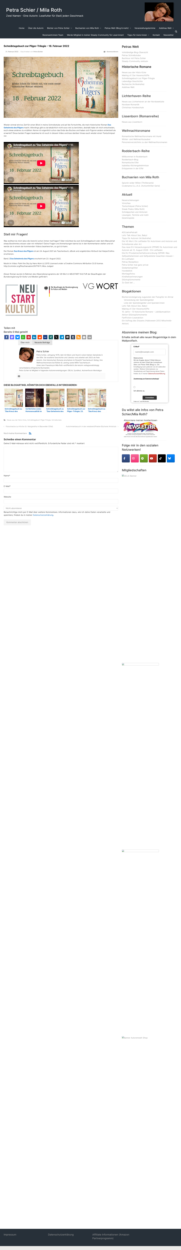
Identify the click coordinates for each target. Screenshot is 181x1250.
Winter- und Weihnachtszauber (136, 139)
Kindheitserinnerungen (132, 276)
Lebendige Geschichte (132, 81)
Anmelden (149, 398)
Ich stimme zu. (139, 391)
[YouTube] (153, 458)
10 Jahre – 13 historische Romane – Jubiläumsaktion (146, 311)
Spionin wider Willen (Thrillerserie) (138, 183)
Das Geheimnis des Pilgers (22, 258)
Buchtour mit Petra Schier (134, 58)
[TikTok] (162, 458)
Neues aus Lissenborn (132, 122)
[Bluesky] (171, 458)
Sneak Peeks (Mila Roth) (133, 209)
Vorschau (126, 203)
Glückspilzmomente (131, 279)
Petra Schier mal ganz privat (135, 265)
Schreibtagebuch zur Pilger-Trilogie (138, 78)
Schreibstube (56, 420)
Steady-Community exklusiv (135, 61)
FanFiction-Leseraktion (132, 317)
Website (7, 497)
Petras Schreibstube (131, 55)
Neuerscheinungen (130, 200)
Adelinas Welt (128, 87)
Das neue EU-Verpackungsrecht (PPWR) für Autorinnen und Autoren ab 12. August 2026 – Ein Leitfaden (149, 248)
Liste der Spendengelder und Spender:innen (144, 303)
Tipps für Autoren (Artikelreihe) (136, 238)
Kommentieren (112, 52)
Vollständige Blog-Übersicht (135, 52)
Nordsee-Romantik (130, 104)
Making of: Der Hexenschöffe (135, 75)
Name (7, 475)
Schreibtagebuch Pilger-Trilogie (39, 420)
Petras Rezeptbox (130, 262)
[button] (6, 337)
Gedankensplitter (130, 268)
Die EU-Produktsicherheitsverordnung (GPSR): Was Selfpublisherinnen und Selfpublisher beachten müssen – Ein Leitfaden (148, 256)
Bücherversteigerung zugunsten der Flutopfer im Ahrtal (147, 297)
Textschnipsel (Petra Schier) (135, 206)
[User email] (19, 376)
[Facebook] (126, 458)
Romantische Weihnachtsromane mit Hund (141, 136)
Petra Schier (38, 52)
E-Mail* (136, 347)
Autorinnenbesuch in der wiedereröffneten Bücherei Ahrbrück (91, 426)
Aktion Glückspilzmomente (134, 314)
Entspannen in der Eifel (132, 168)
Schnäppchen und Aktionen (134, 212)
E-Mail (7, 486)
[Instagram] (135, 458)
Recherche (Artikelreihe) (133, 84)
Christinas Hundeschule (133, 107)
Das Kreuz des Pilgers (23, 251)
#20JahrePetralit (129, 232)
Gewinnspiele (128, 218)
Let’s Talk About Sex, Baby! (134, 235)
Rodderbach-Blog (130, 159)
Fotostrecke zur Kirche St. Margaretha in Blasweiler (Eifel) (29, 426)
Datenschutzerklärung (43, 515)
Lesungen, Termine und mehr (135, 215)
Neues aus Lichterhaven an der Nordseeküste (143, 101)
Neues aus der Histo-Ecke (16, 420)
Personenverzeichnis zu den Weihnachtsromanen (144, 142)
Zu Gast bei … (128, 282)
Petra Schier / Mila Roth (34, 10)
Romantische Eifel (130, 162)
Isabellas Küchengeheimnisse (135, 165)
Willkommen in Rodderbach (134, 156)
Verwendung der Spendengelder (139, 300)
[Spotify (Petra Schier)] (144, 458)
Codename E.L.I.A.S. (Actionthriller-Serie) (141, 186)
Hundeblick (127, 271)
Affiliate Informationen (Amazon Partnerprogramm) (110, 1236)
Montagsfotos (128, 273)
